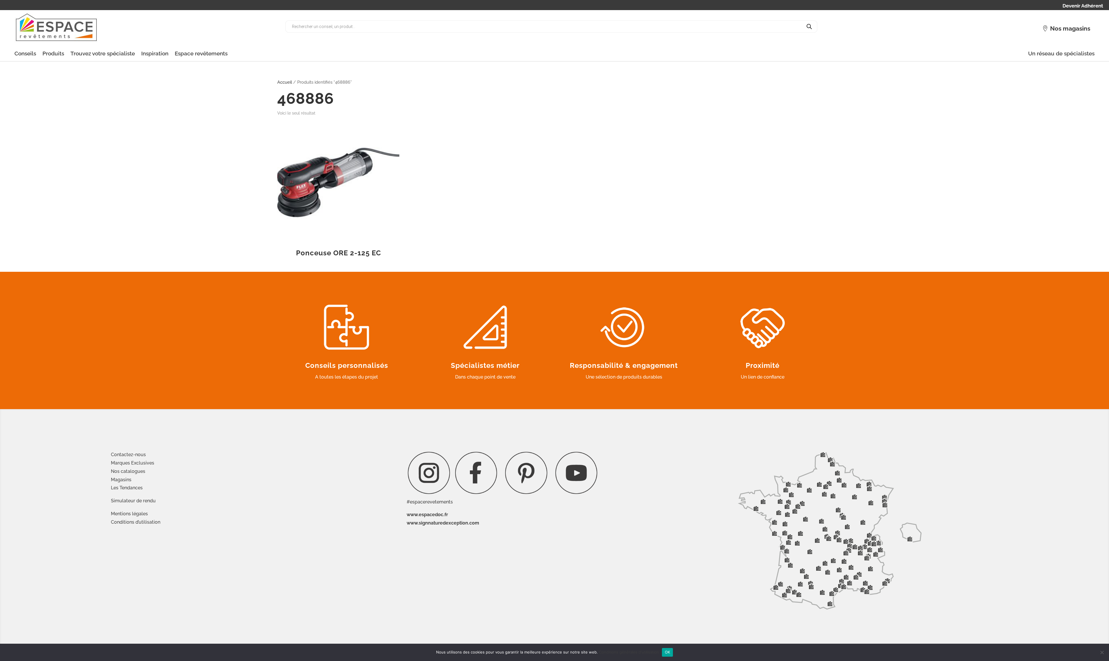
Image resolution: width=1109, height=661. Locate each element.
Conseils (25, 53)
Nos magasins (1070, 28)
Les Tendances (127, 487)
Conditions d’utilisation (135, 522)
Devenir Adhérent (1083, 6)
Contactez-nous (128, 454)
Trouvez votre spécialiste (102, 53)
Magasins (121, 479)
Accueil (284, 82)
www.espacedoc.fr (427, 514)
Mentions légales (129, 513)
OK (667, 652)
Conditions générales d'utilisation (629, 652)
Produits (53, 53)
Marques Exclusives (132, 463)
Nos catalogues (128, 471)
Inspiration (154, 53)
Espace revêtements (201, 53)
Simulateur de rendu (133, 500)
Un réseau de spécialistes (1061, 53)
